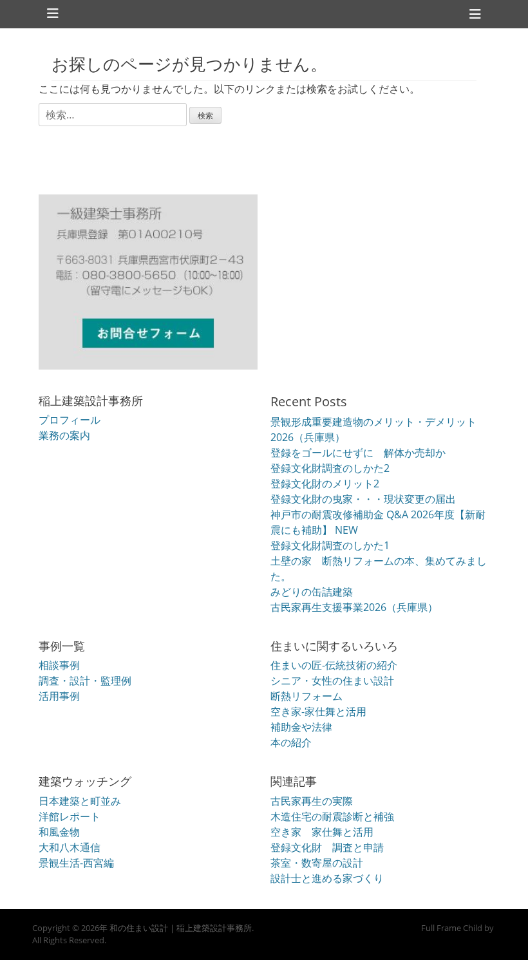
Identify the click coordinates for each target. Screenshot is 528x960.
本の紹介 (291, 742)
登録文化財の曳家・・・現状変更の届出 (363, 499)
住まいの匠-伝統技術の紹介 (333, 665)
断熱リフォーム (306, 696)
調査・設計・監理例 (85, 680)
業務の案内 (64, 435)
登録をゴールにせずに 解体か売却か (358, 453)
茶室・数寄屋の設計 (316, 863)
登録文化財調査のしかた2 (330, 468)
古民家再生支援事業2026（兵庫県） (354, 607)
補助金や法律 (301, 727)
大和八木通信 (69, 847)
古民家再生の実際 (311, 801)
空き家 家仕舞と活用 (321, 832)
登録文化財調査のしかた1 (330, 545)
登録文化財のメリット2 (324, 483)
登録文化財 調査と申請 (327, 847)
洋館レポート (69, 816)
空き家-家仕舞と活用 (318, 711)
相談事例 (59, 665)
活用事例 (59, 696)
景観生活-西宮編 (76, 863)
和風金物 (59, 832)
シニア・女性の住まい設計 (332, 680)
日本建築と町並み (80, 801)
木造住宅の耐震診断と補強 (332, 816)
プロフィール (69, 420)
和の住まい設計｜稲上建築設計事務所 (180, 928)
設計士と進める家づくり (327, 878)
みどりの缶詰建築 (311, 592)
